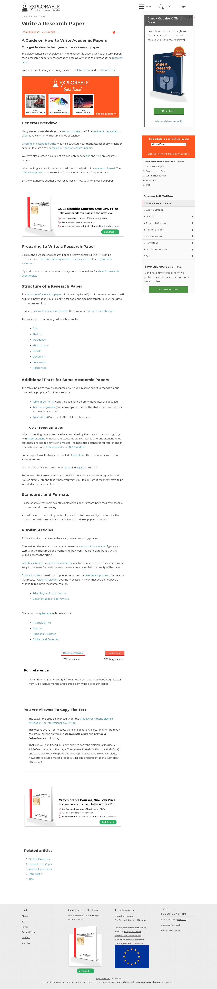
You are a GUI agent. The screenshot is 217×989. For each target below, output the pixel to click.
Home (24, 16)
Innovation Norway (124, 916)
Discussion (39, 356)
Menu (149, 6)
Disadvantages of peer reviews (51, 598)
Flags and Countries (44, 633)
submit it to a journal (93, 546)
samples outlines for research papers (70, 148)
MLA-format (108, 70)
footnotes (77, 455)
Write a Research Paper (158, 203)
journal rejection (48, 579)
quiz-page (45, 613)
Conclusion (39, 362)
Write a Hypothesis (40, 869)
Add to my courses (168, 289)
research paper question (55, 259)
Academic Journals (155, 249)
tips (88, 155)
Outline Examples (39, 859)
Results (37, 351)
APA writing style (32, 172)
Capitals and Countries (46, 639)
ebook (177, 121)
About (25, 916)
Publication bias (31, 575)
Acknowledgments (44, 407)
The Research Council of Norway (130, 920)
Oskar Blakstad (30, 32)
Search (169, 6)
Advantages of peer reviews (49, 593)
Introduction (40, 339)
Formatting (151, 243)
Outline (149, 216)
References (39, 367)
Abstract (37, 334)
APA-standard (54, 447)
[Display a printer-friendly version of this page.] (114, 32)
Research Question (155, 223)
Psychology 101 (42, 622)
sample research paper (100, 311)
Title (35, 328)
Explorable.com (103, 978)
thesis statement (83, 259)
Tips (147, 256)
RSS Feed (181, 919)
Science (37, 628)
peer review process (60, 563)
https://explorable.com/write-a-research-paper (81, 683)
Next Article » (115, 652)
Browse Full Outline (158, 196)
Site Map (26, 943)
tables (67, 467)
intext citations (36, 438)
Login (183, 6)
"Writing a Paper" (114, 659)
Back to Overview (73, 652)
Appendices (39, 417)
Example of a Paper (40, 864)
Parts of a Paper (153, 229)
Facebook (175, 925)
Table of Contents (43, 401)
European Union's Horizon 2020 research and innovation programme (128, 935)
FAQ (24, 921)
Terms (25, 926)
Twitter (176, 930)
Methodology (41, 345)
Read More (168, 111)
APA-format (84, 70)
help (98, 155)
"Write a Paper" (72, 659)
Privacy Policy (28, 932)
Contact (26, 937)
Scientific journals (32, 563)
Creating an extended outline (39, 143)
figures (80, 467)
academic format (105, 168)
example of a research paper (51, 311)
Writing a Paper (153, 210)
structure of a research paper (44, 294)
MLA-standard (76, 447)
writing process (71, 131)
